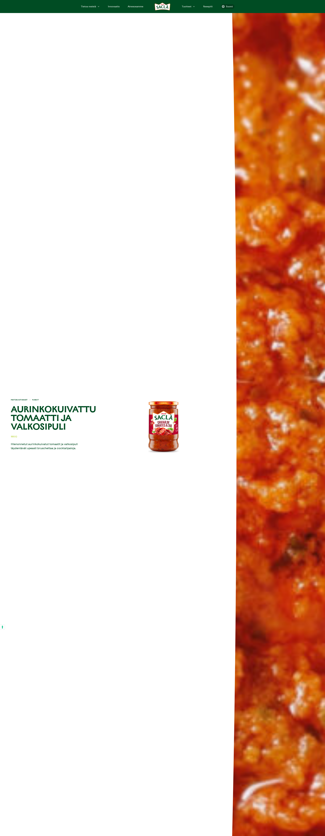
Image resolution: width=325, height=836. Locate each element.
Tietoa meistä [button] (88, 6)
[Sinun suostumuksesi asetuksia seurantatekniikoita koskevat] (2, 627)
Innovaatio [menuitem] (114, 6)
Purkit (35, 400)
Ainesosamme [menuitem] (135, 6)
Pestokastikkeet (19, 400)
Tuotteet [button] (186, 6)
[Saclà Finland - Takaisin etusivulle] (162, 6)
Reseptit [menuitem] (208, 6)
